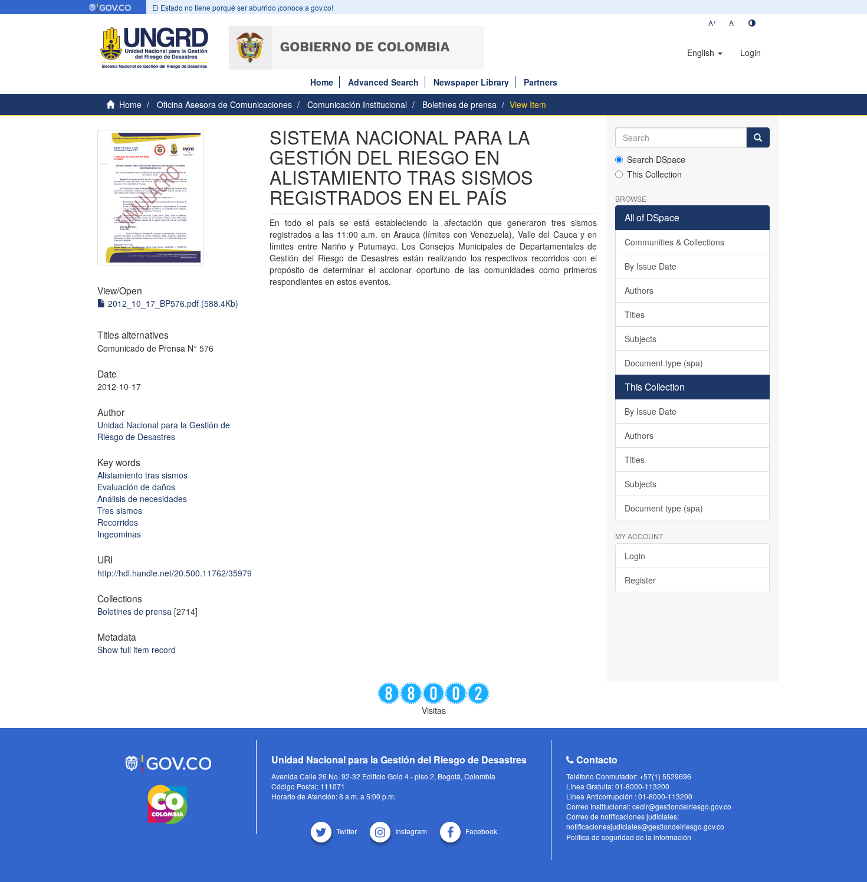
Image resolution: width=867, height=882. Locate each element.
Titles (635, 314)
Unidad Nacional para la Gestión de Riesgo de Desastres (163, 430)
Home (321, 82)
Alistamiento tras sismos (142, 475)
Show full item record (136, 649)
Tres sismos (119, 510)
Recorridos (117, 522)
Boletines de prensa (459, 104)
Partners (540, 82)
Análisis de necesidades (142, 498)
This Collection (654, 174)
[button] (704, 52)
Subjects (640, 339)
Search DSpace (656, 159)
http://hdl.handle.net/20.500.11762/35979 (174, 573)
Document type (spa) (664, 363)
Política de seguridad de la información (628, 837)
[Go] (758, 137)
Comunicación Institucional (357, 104)
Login (635, 556)
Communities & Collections (674, 242)
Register (640, 580)
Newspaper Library (471, 82)
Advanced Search (383, 82)
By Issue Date (650, 266)
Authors (639, 290)
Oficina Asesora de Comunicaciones (224, 104)
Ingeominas (119, 534)
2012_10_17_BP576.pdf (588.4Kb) (172, 303)
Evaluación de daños (136, 487)
